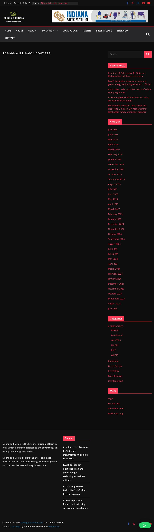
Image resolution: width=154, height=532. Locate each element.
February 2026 (115, 154)
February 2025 (115, 214)
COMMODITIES (115, 326)
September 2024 (116, 239)
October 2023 (115, 293)
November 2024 (116, 229)
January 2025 (114, 219)
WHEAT (114, 355)
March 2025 (114, 209)
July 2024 (112, 248)
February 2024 (115, 273)
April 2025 (113, 204)
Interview (122, 30)
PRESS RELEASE (104, 30)
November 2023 (116, 288)
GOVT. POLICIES (71, 30)
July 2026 (112, 129)
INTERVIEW (113, 371)
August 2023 (114, 303)
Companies (113, 361)
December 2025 (116, 164)
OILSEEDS (116, 340)
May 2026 (113, 139)
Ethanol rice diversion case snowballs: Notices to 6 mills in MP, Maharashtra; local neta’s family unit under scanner (127, 108)
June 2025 (113, 194)
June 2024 (113, 253)
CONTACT (10, 37)
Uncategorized (115, 380)
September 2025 (116, 179)
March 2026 (114, 149)
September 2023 (116, 298)
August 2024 (114, 243)
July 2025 (112, 189)
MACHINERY (48, 30)
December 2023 (116, 283)
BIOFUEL (115, 330)
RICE (113, 350)
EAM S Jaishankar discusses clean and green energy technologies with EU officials (74, 472)
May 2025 (113, 199)
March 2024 (114, 268)
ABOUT (19, 30)
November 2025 (116, 169)
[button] (35, 31)
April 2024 (113, 263)
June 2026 (113, 134)
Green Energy (115, 366)
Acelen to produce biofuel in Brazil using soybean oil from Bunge (75, 504)
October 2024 (115, 234)
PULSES (115, 345)
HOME (8, 30)
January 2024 (114, 278)
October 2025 (115, 174)
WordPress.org (115, 413)
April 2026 (113, 144)
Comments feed (116, 408)
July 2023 (112, 308)
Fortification (117, 335)
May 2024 (113, 258)
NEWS (31, 30)
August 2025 (114, 184)
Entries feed (114, 403)
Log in (111, 398)
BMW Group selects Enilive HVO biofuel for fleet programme (74, 490)
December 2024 (116, 224)
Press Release (115, 376)
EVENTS (87, 30)
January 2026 (114, 159)
